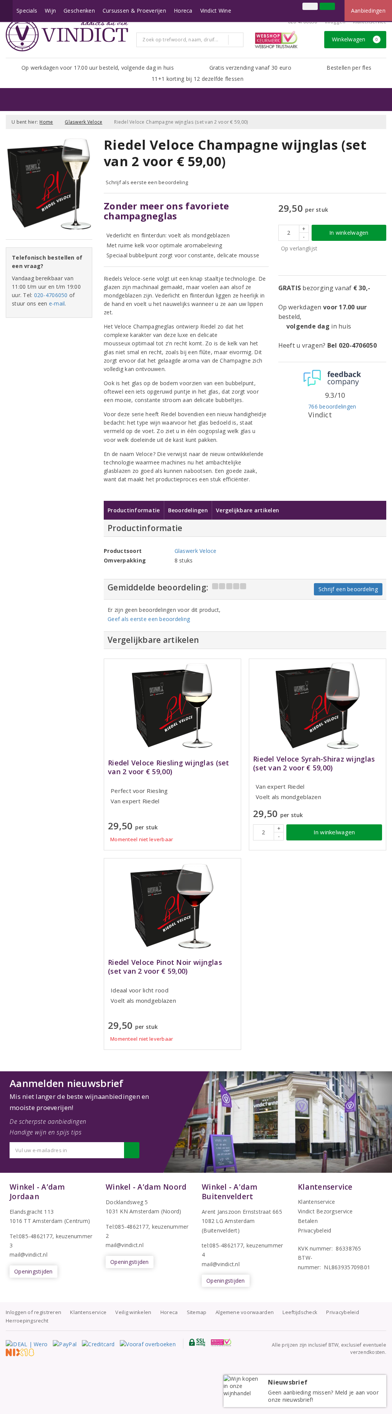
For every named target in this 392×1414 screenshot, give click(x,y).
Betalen (308, 1220)
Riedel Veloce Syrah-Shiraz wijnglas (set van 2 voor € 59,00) (314, 763)
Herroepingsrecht (27, 1320)
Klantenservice (369, 21)
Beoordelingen (188, 510)
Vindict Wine (215, 10)
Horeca (183, 10)
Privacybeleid (314, 1230)
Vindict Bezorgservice (325, 1211)
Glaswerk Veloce (83, 122)
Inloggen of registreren (33, 1312)
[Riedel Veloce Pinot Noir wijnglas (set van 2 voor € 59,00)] (172, 905)
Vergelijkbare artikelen (247, 510)
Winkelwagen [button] (355, 39)
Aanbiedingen (368, 10)
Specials (26, 10)
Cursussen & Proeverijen (134, 10)
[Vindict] (67, 35)
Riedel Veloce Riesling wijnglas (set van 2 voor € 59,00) (168, 767)
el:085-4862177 (129, 1226)
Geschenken (79, 10)
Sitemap (197, 1312)
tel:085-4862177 (222, 1245)
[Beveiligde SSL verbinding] (221, 1342)
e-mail (57, 303)
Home (46, 122)
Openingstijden (33, 1271)
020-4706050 (302, 21)
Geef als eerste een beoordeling (149, 619)
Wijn (50, 10)
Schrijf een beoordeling (348, 589)
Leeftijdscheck (300, 1312)
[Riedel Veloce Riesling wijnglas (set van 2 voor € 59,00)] (172, 706)
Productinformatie (134, 510)
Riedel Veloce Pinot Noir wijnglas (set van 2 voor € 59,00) (165, 967)
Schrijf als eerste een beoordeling (147, 182)
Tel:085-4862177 (31, 1236)
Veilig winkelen (133, 1312)
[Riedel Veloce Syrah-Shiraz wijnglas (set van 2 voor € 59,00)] (317, 706)
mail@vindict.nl (28, 1254)
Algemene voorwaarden (245, 1312)
